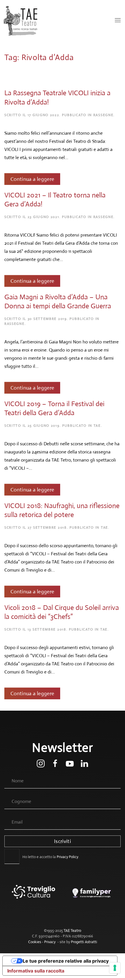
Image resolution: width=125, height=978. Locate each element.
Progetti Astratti (84, 941)
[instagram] (40, 763)
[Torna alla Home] (21, 20)
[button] (118, 20)
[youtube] (69, 763)
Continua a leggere (32, 179)
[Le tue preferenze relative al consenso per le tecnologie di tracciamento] (114, 967)
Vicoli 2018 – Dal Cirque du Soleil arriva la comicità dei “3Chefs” (61, 612)
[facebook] (55, 763)
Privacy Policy (67, 856)
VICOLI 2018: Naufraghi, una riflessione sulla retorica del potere (61, 510)
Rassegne (103, 115)
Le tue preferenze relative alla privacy (66, 961)
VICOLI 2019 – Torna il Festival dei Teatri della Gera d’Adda (54, 408)
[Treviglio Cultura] (33, 895)
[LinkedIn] (84, 763)
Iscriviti (62, 841)
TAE (97, 425)
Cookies (34, 941)
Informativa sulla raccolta (35, 971)
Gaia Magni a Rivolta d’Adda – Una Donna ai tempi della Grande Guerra (57, 301)
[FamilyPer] (92, 895)
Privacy (50, 941)
